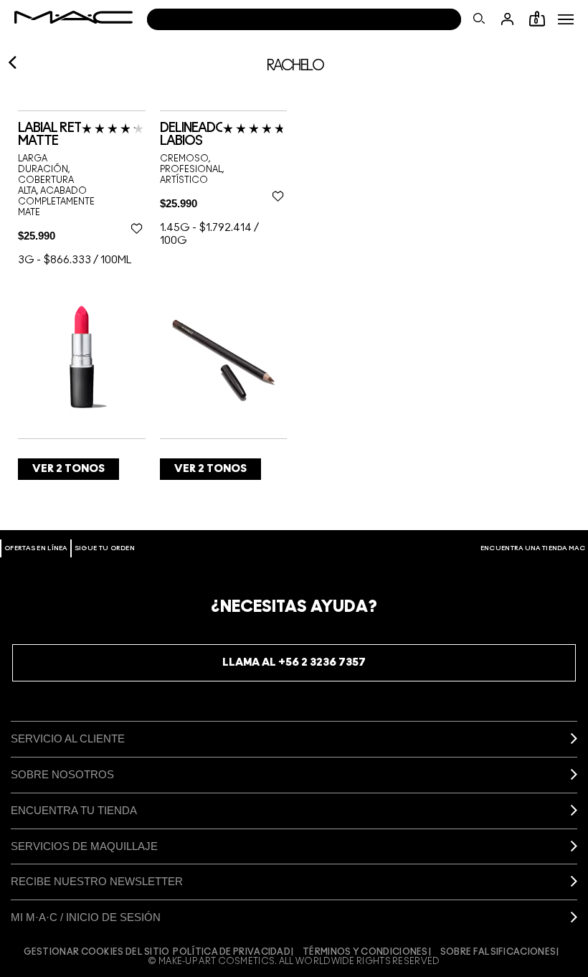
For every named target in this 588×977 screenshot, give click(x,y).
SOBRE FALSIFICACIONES (498, 952)
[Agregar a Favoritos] (136, 228)
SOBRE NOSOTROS (62, 774)
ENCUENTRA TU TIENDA (74, 810)
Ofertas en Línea (35, 548)
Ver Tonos (68, 468)
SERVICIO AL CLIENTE (68, 738)
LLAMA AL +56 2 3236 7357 (294, 662)
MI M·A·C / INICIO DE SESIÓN (86, 917)
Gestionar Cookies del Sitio (97, 952)
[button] (566, 19)
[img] (82, 356)
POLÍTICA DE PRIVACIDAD (231, 952)
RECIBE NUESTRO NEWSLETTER (97, 881)
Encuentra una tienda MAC (532, 548)
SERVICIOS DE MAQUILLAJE (84, 846)
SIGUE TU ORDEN (105, 548)
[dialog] (82, 135)
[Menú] (566, 19)
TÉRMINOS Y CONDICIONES (365, 952)
